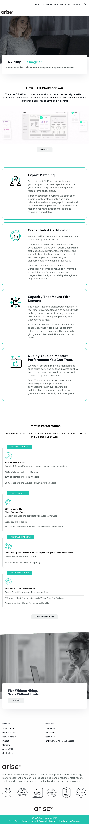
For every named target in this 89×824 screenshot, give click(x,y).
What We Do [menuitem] (8, 732)
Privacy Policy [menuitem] (14, 821)
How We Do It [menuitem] (9, 736)
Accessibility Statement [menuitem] (47, 821)
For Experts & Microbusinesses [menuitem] (59, 741)
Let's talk (44, 150)
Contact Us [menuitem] (7, 753)
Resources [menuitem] (49, 736)
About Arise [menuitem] (8, 728)
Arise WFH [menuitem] (7, 749)
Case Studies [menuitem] (50, 728)
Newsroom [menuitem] (49, 732)
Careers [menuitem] (6, 745)
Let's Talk (16, 700)
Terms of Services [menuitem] (29, 821)
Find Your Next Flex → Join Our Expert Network (57, 4)
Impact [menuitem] (5, 741)
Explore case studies (44, 617)
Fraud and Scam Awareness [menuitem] (69, 821)
